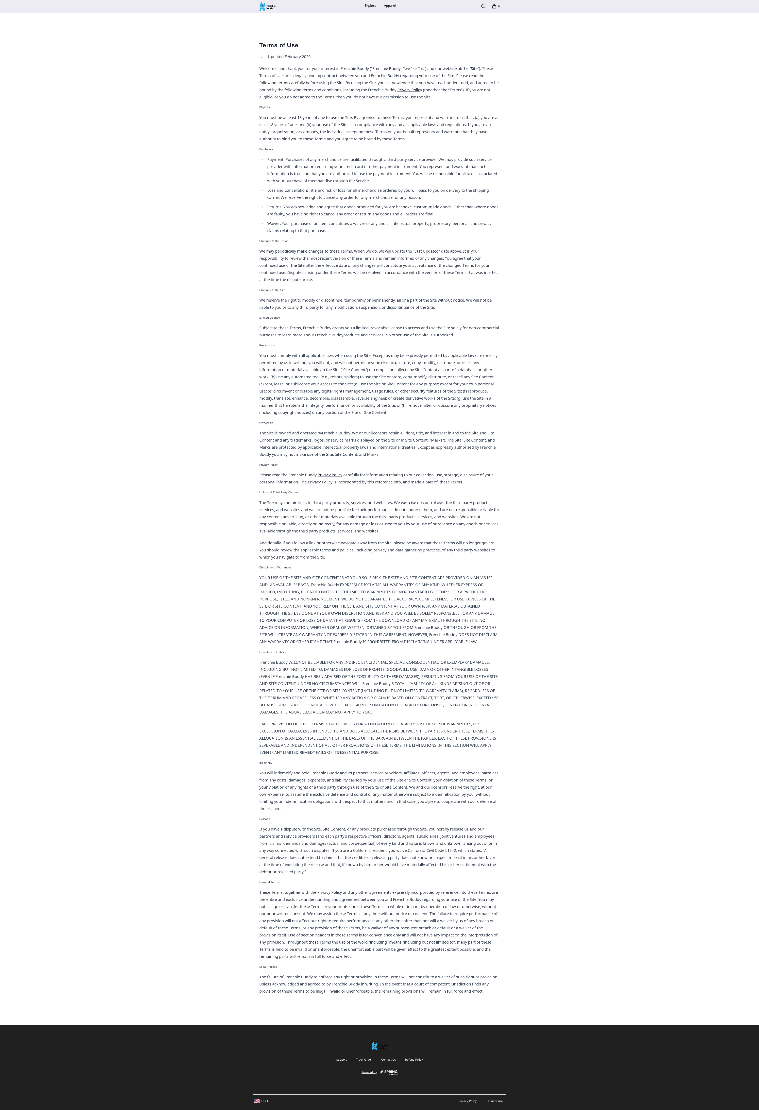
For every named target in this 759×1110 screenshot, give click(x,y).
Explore (370, 5)
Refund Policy (414, 1059)
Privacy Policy (409, 89)
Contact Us (388, 1059)
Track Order (364, 1059)
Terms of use (494, 1101)
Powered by (369, 1072)
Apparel (390, 5)
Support (341, 1059)
